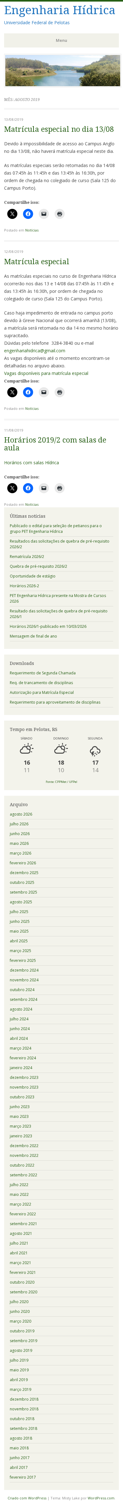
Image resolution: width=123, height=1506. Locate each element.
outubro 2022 (22, 1165)
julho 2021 (19, 1243)
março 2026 (20, 853)
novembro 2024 (24, 980)
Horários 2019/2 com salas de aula (55, 444)
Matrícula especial (36, 262)
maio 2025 (19, 931)
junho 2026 (20, 833)
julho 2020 (19, 1301)
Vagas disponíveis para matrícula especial (46, 373)
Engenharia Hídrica (59, 10)
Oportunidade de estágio (33, 576)
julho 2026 (19, 824)
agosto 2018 (21, 1438)
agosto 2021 (21, 1233)
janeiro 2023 (21, 1136)
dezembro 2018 (24, 1399)
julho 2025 (19, 911)
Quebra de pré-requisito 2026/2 (38, 566)
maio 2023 (19, 1116)
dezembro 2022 (24, 1145)
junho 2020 (20, 1311)
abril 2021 (19, 1253)
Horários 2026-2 (24, 585)
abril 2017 (19, 1467)
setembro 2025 (23, 892)
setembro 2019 (23, 1340)
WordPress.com (101, 1498)
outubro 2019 (22, 1331)
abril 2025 (19, 941)
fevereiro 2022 (23, 1214)
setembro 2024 (23, 999)
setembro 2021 (23, 1223)
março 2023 (20, 1126)
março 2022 (20, 1204)
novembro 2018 (24, 1409)
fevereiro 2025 (23, 960)
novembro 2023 (24, 1087)
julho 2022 (19, 1184)
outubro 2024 (22, 989)
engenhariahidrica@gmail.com (34, 351)
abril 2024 (19, 1038)
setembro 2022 (23, 1175)
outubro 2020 (22, 1282)
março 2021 (20, 1262)
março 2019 (20, 1389)
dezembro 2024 (24, 970)
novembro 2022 (24, 1155)
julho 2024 (19, 1019)
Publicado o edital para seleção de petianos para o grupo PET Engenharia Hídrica (56, 528)
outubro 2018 (22, 1418)
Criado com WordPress (27, 1498)
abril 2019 (19, 1379)
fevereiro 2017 (23, 1477)
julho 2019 (19, 1360)
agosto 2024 (21, 1009)
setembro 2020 (23, 1292)
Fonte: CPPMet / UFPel (61, 782)
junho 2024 (20, 1028)
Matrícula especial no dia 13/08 (59, 129)
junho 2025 (20, 921)
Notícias (31, 230)
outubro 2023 (22, 1097)
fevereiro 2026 (23, 863)
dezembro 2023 (24, 1077)
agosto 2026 (21, 814)
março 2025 (20, 950)
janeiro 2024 (21, 1067)
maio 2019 (19, 1370)
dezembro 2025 (24, 872)
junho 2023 (20, 1106)
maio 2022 (19, 1194)
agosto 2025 (21, 902)
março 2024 (20, 1048)
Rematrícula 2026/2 (27, 556)
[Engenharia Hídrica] (62, 85)
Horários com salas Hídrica (31, 463)
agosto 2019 (21, 1350)
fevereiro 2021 (23, 1272)
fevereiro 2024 (23, 1058)
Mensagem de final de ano (33, 636)
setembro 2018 (23, 1428)
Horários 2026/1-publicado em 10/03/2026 (48, 626)
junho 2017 (20, 1457)
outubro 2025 (22, 882)
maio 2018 (19, 1448)
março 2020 (20, 1321)
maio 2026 (19, 843)
